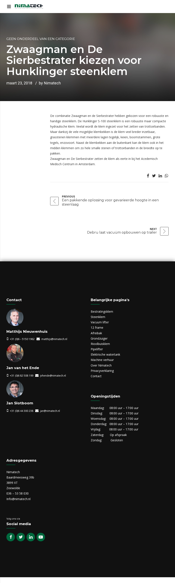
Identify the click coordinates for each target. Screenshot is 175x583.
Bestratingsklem (102, 311)
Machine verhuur (102, 360)
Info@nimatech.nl (18, 499)
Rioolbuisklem (100, 344)
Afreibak (96, 333)
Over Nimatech (101, 365)
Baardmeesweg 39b (20, 477)
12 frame (97, 327)
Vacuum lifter (100, 322)
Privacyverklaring (102, 371)
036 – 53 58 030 (17, 493)
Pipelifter (97, 349)
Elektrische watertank (105, 354)
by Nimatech (50, 83)
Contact (96, 376)
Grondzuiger (99, 338)
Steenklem (98, 317)
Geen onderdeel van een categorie (40, 39)
